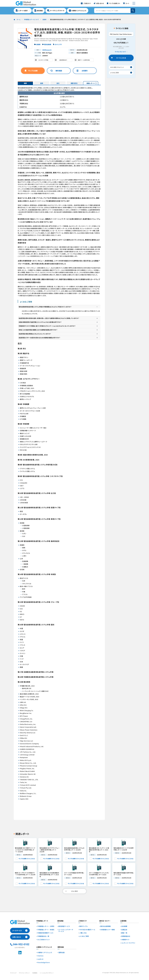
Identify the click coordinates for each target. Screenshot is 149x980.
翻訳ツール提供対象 (84, 60)
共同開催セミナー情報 (107, 930)
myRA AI (40, 959)
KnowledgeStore (43, 962)
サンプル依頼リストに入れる (27, 859)
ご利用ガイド (82, 921)
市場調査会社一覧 (43, 936)
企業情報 (123, 921)
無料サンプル (83, 926)
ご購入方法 (83, 933)
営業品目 (124, 930)
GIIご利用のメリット (43, 939)
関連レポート (91, 83)
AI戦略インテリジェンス (44, 952)
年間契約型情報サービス (45, 933)
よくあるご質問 (84, 936)
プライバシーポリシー (24, 973)
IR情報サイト (125, 939)
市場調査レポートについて (31, 19)
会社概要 (124, 926)
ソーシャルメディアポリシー (47, 973)
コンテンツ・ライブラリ (128, 943)
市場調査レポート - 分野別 (45, 926)
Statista (40, 956)
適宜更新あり (63, 60)
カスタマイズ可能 (43, 60)
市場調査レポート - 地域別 (45, 930)
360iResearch (46, 50)
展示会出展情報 (105, 926)
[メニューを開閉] (133, 3)
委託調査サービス (64, 926)
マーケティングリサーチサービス (65, 930)
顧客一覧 (124, 933)
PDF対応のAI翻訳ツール (87, 930)
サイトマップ (13, 973)
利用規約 (34, 973)
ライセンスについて (120, 52)
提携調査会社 (125, 936)
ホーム (18, 19)
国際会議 (61, 952)
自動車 (44, 19)
